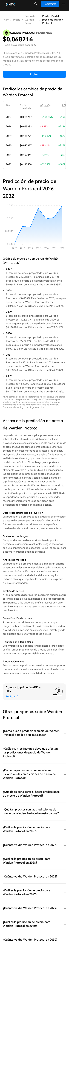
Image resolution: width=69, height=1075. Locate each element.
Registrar (34, 74)
